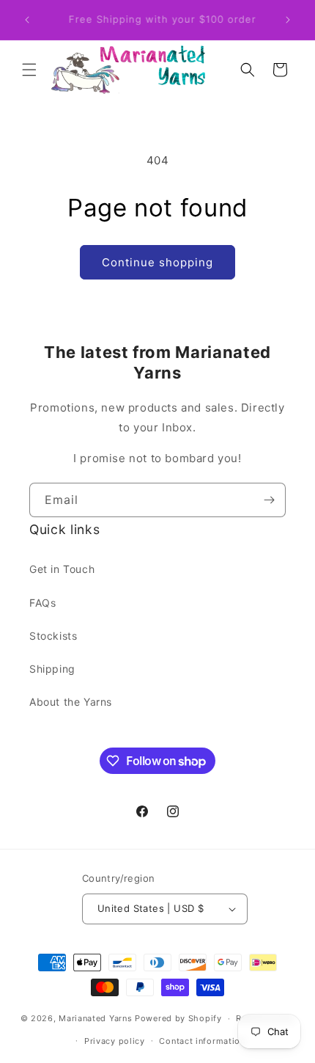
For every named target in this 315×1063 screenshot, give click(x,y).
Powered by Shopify (178, 1018)
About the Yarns (70, 701)
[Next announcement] (288, 20)
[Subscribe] (269, 500)
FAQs (42, 602)
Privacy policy (114, 1041)
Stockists (53, 635)
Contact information (202, 1041)
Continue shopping (157, 262)
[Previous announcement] (27, 20)
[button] (29, 70)
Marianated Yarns (95, 1018)
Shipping (52, 668)
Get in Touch (61, 569)
